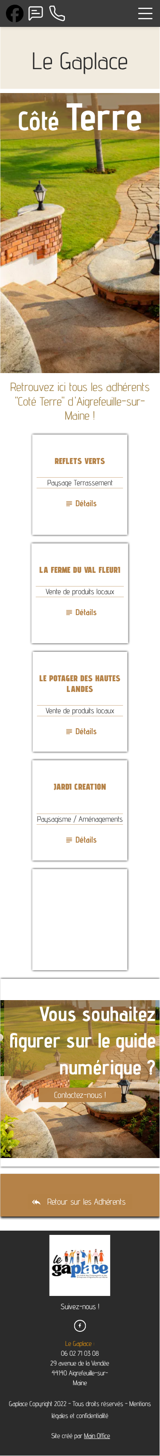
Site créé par (79, 1436)
